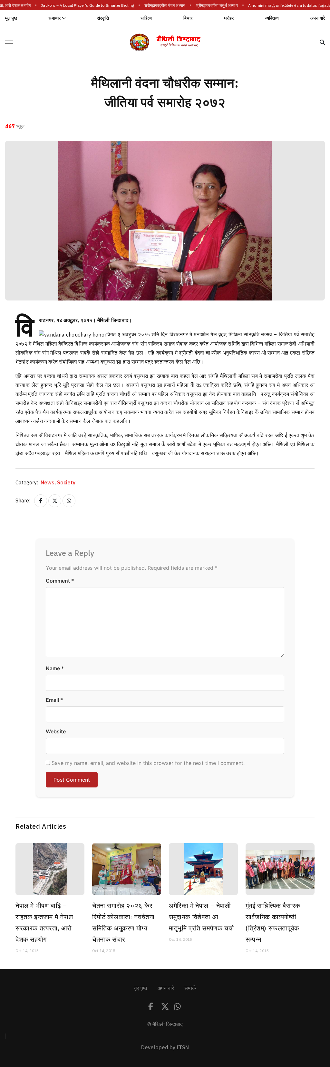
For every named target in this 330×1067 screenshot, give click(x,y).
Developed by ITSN (165, 1048)
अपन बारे (317, 18)
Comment (60, 580)
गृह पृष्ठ (140, 988)
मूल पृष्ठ (11, 18)
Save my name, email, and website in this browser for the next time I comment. (148, 763)
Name (55, 668)
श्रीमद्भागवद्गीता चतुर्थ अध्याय (214, 5)
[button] (9, 42)
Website (56, 731)
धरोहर (229, 18)
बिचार (188, 18)
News (48, 483)
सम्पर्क (190, 988)
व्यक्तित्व (272, 18)
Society (66, 483)
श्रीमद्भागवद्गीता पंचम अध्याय (161, 5)
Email (54, 700)
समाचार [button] (54, 18)
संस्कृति (103, 18)
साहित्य (146, 18)
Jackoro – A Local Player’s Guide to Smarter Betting (84, 5)
